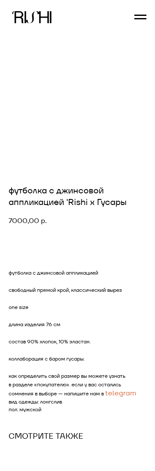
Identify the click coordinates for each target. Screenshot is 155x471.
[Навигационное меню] (140, 17)
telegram (120, 393)
